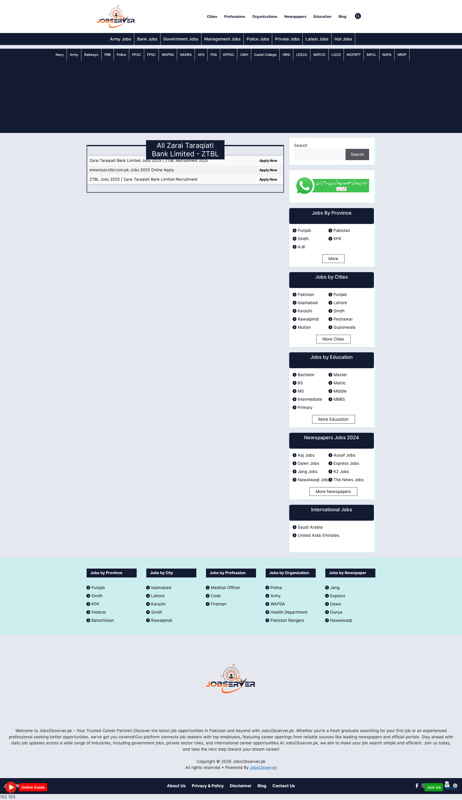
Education (322, 16)
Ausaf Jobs (344, 455)
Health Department (289, 612)
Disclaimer (240, 785)
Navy (60, 54)
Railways (91, 54)
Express (337, 595)
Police (121, 54)
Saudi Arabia (310, 527)
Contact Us (283, 785)
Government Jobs (180, 39)
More (333, 258)
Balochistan (102, 620)
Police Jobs (258, 39)
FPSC (151, 54)
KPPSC (228, 54)
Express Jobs (346, 463)
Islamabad (308, 302)
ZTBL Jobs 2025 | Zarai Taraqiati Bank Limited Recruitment (144, 179)
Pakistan (342, 230)
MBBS (339, 399)
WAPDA (168, 54)
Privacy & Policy (208, 785)
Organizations (264, 16)
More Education (333, 419)
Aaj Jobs (306, 455)
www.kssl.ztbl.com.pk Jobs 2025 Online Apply (132, 169)
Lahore (340, 302)
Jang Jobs (308, 471)
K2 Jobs (341, 471)
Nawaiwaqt (341, 620)
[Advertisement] (231, 97)
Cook (216, 595)
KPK (337, 238)
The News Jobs (349, 479)
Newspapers (295, 16)
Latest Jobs (317, 39)
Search (301, 145)
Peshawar (343, 319)
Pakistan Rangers (287, 620)
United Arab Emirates (318, 535)
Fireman (218, 604)
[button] (358, 16)
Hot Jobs (343, 39)
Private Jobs (287, 39)
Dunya (336, 612)
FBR (107, 54)
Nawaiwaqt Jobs (314, 479)
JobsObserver (263, 767)
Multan (304, 327)
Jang (335, 587)
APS (201, 54)
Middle (340, 391)
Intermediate (310, 399)
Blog (342, 16)
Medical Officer (226, 587)
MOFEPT (354, 54)
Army (74, 54)
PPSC (136, 54)
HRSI (286, 54)
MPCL (371, 54)
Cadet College (265, 54)
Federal (98, 612)
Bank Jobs (147, 39)
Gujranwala (344, 327)
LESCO (301, 54)
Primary (305, 407)
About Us (176, 785)
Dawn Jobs (308, 463)
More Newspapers (333, 491)
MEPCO (319, 54)
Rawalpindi (308, 319)
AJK (301, 246)
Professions (234, 16)
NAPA (386, 54)
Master (340, 374)
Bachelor (306, 374)
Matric (340, 382)
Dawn (335, 604)
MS (301, 391)
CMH (244, 54)
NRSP (402, 54)
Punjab (304, 230)
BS (300, 382)
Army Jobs (120, 39)
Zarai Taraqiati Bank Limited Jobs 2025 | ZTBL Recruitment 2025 (149, 160)
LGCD (336, 54)
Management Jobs (222, 39)
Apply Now (268, 160)
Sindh (303, 238)
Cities (212, 16)
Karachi (305, 310)
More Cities (333, 339)
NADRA (186, 54)
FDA (214, 54)
